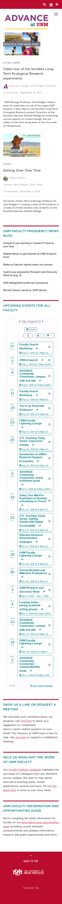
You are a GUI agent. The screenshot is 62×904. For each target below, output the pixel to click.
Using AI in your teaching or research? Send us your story (28, 245)
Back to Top (31, 861)
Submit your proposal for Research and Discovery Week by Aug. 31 (30, 274)
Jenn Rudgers (37, 85)
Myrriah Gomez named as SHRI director (25, 290)
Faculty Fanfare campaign (25, 769)
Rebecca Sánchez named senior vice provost (27, 264)
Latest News (11, 63)
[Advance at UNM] (27, 30)
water (39, 184)
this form (26, 720)
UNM (32, 184)
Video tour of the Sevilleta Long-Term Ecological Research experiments (29, 73)
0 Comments (11, 92)
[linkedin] (51, 4)
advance (14, 85)
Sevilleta (51, 85)
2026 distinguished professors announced (25, 282)
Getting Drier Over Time (22, 170)
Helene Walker (17, 177)
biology (24, 85)
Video (7, 164)
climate (8, 184)
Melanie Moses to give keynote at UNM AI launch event (29, 255)
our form (20, 737)
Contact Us (31, 887)
